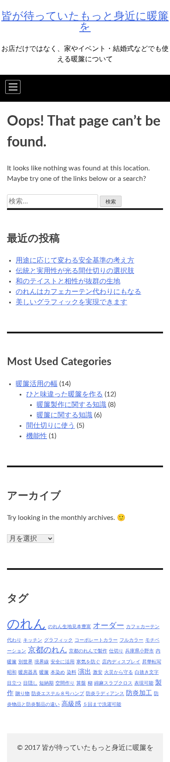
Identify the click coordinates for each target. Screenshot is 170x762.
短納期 (46, 683)
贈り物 (22, 693)
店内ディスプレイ (121, 661)
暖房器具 (27, 672)
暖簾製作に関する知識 (71, 404)
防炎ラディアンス (105, 693)
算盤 (81, 683)
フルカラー (131, 640)
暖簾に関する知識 (64, 415)
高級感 (71, 704)
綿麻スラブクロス (113, 683)
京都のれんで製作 (88, 651)
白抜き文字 (147, 672)
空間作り (65, 683)
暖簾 (44, 672)
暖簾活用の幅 (37, 383)
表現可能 (143, 683)
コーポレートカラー (96, 640)
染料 (71, 672)
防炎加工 (139, 693)
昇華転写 (151, 661)
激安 (97, 672)
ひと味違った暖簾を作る (64, 394)
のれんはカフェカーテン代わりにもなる (78, 291)
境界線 (41, 661)
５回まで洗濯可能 (102, 704)
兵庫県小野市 (139, 651)
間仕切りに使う (50, 425)
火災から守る (118, 672)
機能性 (36, 436)
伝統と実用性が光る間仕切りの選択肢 (75, 270)
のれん (26, 624)
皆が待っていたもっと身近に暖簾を (85, 22)
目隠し (30, 683)
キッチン (32, 640)
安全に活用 (63, 661)
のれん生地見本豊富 (69, 626)
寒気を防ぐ (88, 661)
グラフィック (58, 640)
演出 (84, 672)
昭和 (12, 672)
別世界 (25, 661)
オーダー (108, 625)
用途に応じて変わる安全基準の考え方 (75, 260)
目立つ (14, 683)
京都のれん (47, 650)
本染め (58, 672)
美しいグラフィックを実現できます (71, 302)
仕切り (116, 651)
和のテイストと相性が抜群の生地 (68, 281)
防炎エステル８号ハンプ (57, 693)
